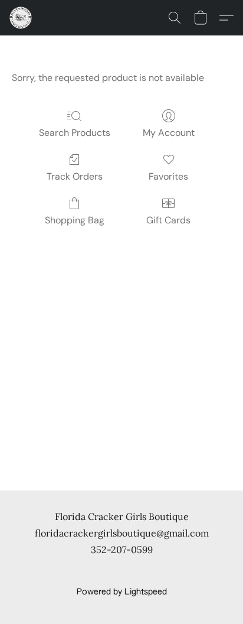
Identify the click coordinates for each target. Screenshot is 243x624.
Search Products (74, 132)
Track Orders (75, 176)
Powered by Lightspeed (122, 592)
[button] (21, 17)
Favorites (168, 176)
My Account (169, 132)
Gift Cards (168, 220)
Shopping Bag (74, 220)
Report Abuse (122, 572)
